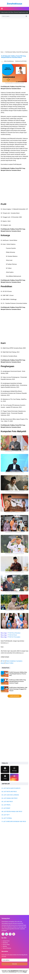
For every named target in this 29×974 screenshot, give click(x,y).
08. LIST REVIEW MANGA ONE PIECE (12, 811)
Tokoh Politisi (9, 663)
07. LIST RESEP (6, 808)
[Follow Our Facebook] (3, 934)
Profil (3, 661)
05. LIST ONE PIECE (7, 801)
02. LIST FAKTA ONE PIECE (9, 791)
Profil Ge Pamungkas (14, 637)
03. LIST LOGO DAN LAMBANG (10, 795)
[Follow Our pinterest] (13, 934)
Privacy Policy (6, 944)
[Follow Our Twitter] (6, 934)
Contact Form (6, 941)
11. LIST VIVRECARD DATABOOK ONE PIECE (14, 821)
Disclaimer (5, 942)
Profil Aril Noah (13, 635)
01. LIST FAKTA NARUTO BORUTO (11, 788)
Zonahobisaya (12, 971)
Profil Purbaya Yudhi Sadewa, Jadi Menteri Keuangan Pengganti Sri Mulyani (18, 689)
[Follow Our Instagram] (10, 934)
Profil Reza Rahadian (14, 633)
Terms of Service (7, 948)
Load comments (14, 696)
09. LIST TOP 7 (6, 815)
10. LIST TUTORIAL (7, 818)
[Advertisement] (14, 34)
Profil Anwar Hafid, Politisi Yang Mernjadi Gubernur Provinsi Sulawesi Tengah (17, 681)
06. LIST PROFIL (6, 805)
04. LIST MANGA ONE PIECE (9, 798)
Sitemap (5, 946)
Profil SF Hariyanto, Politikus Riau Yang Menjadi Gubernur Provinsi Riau (18, 674)
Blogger (25, 971)
